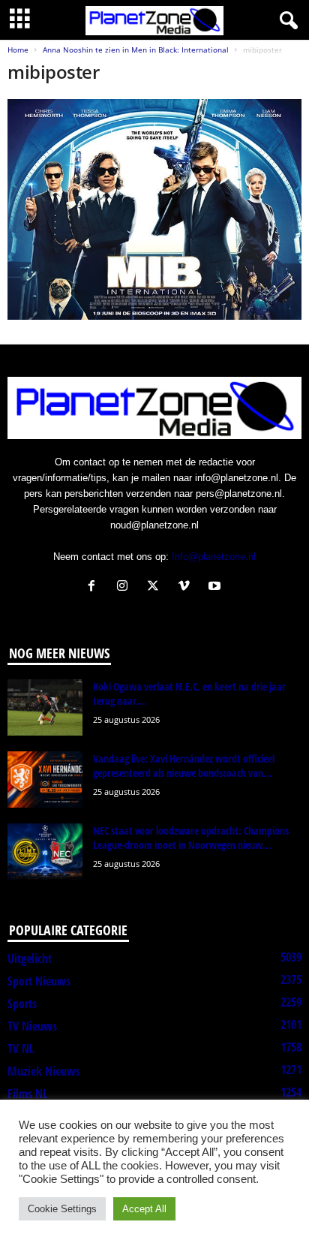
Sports (22, 1003)
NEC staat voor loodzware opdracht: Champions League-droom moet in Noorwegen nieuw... (191, 837)
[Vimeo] (187, 587)
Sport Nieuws (39, 981)
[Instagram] (125, 587)
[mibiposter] (155, 209)
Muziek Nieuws (44, 1071)
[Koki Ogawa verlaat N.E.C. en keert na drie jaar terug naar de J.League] (45, 707)
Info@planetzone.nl (214, 556)
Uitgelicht (30, 958)
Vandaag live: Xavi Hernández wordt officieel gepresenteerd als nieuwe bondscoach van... (183, 765)
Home (18, 49)
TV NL (21, 1048)
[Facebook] (95, 587)
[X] (156, 587)
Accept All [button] (144, 1208)
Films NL (27, 1093)
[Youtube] (216, 587)
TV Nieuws (32, 1026)
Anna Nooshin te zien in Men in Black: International (136, 49)
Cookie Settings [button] (62, 1208)
